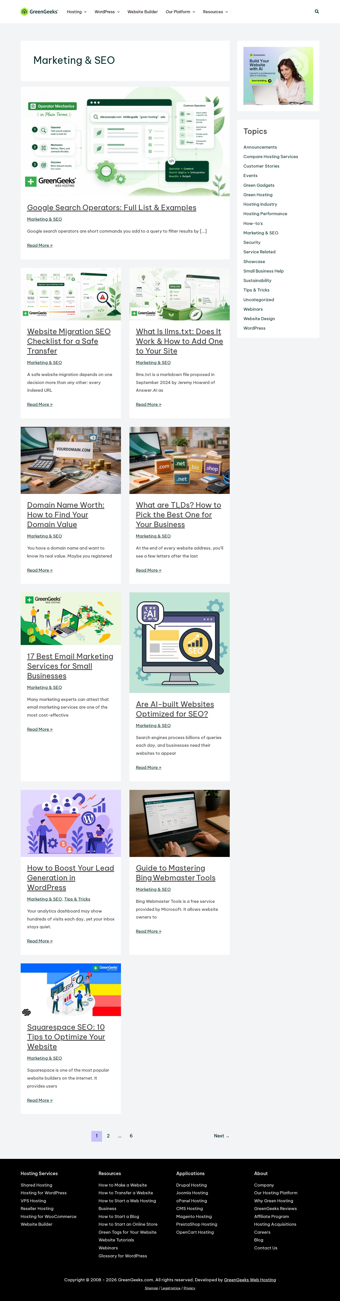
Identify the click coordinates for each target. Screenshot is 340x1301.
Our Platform (178, 11)
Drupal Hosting (191, 1185)
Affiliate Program (271, 1216)
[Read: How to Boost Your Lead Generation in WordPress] (71, 823)
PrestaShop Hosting (196, 1224)
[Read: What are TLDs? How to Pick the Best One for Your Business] (179, 460)
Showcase (254, 261)
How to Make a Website (123, 1185)
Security (252, 242)
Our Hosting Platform (275, 1193)
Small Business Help (263, 271)
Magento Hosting (194, 1216)
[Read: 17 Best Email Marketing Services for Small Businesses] (71, 618)
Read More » (40, 246)
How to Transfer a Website (126, 1193)
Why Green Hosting (273, 1201)
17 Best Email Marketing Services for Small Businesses (70, 665)
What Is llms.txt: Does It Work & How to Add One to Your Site (179, 341)
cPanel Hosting (191, 1201)
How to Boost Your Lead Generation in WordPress (70, 877)
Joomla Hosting (192, 1193)
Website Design (259, 318)
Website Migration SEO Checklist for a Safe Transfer (69, 341)
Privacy (189, 1288)
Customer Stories (261, 166)
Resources (213, 11)
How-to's (253, 223)
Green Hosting (258, 194)
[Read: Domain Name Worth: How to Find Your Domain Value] (71, 460)
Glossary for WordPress (123, 1256)
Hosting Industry (260, 204)
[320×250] (278, 75)
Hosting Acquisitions (275, 1224)
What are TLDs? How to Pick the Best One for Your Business (178, 514)
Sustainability (257, 280)
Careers (262, 1232)
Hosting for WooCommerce (48, 1216)
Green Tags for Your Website (128, 1232)
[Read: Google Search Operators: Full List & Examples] (125, 141)
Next (222, 1136)
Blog (258, 1240)
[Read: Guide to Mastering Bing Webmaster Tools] (179, 823)
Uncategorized (258, 299)
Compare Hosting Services (270, 156)
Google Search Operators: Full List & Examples (111, 207)
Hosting (74, 11)
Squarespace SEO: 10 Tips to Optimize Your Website (66, 1036)
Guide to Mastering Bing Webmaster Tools (176, 872)
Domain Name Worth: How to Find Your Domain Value (66, 514)
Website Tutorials (116, 1240)
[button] (84, 12)
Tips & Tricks (77, 899)
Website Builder (142, 11)
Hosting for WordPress (44, 1193)
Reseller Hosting (37, 1208)
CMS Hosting (189, 1208)
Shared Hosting (36, 1185)
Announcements (260, 147)
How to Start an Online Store (128, 1224)
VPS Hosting (33, 1201)
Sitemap (151, 1288)
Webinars (253, 309)
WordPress (105, 11)
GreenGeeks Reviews (275, 1208)
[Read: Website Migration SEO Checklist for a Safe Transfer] (71, 293)
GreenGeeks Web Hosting (250, 1280)
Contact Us (266, 1248)
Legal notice (170, 1288)
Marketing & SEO (44, 219)
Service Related (259, 252)
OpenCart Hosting (195, 1232)
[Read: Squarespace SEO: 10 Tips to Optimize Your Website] (71, 989)
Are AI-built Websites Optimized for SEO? (175, 709)
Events (250, 175)
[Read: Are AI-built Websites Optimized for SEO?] (179, 642)
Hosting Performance (265, 213)
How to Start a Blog (119, 1216)
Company (264, 1185)
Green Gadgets (259, 185)
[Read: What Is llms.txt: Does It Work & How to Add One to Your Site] (179, 293)
